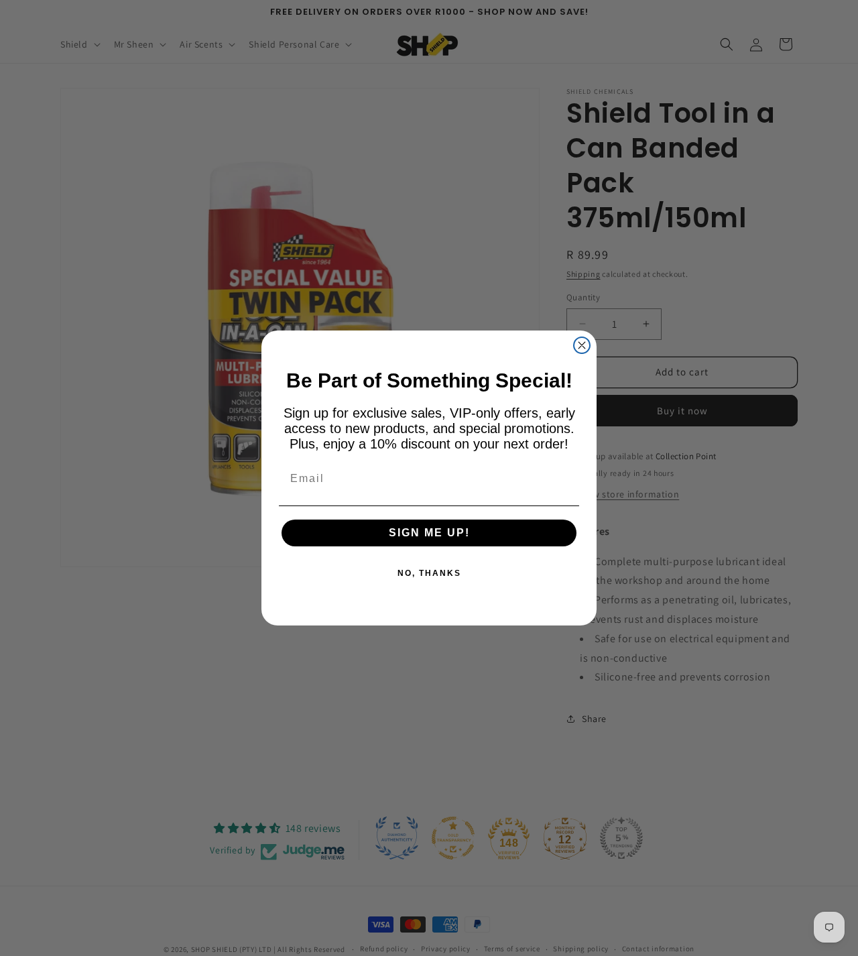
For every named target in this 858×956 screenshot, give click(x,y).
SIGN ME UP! (429, 532)
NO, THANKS (429, 573)
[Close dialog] (582, 345)
